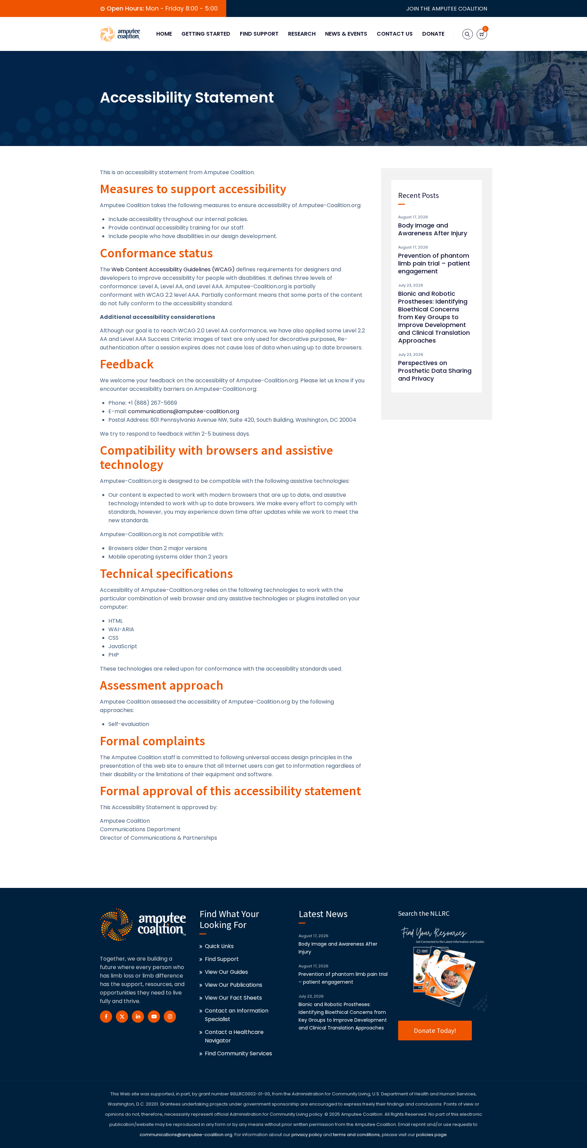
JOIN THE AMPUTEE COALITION (446, 9)
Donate (433, 34)
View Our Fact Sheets (233, 998)
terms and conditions (356, 1134)
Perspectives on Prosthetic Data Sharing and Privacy (435, 370)
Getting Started (205, 34)
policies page (431, 1134)
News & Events (346, 34)
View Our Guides (226, 972)
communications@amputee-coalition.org (183, 411)
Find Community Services (238, 1053)
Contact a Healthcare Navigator (234, 1036)
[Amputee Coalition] (120, 34)
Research (302, 34)
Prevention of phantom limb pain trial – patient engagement (434, 263)
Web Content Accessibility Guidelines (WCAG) (173, 269)
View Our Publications (233, 985)
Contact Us (395, 34)
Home (164, 34)
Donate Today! (435, 1030)
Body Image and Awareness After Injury (432, 229)
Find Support (259, 34)
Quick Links (219, 946)
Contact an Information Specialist (236, 1015)
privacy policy (306, 1134)
